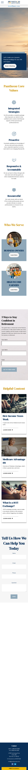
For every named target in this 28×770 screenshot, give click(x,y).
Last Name (5, 350)
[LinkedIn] (15, 764)
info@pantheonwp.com (14, 761)
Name (14, 553)
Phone (14, 573)
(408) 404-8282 (16, 749)
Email (3, 360)
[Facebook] (12, 764)
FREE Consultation (14, 768)
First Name (5, 340)
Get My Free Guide (9, 369)
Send (14, 596)
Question (14, 583)
